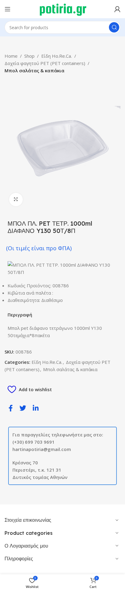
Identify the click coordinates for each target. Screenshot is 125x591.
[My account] (117, 9)
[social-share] (10, 408)
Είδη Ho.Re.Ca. (56, 56)
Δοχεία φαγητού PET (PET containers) (45, 63)
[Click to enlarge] (16, 200)
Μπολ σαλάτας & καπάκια (34, 70)
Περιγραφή (20, 315)
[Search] (114, 27)
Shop (29, 56)
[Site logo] (62, 8)
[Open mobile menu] (8, 9)
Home (11, 56)
